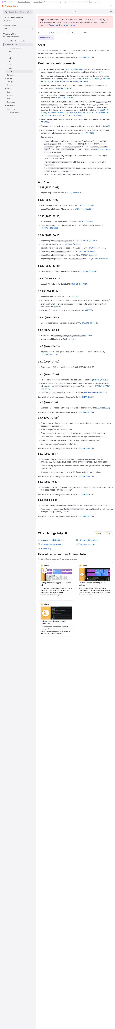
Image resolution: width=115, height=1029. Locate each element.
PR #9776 (71, 112)
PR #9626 (89, 133)
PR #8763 (64, 81)
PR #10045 (77, 115)
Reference (10, 105)
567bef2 (93, 323)
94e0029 (53, 354)
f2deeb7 (93, 271)
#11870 (106, 386)
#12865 (45, 354)
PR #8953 (105, 126)
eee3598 (105, 408)
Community (11, 109)
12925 (89, 335)
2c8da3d (103, 259)
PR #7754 (60, 98)
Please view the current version (62, 25)
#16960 (84, 240)
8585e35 (104, 380)
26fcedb (101, 248)
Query (9, 92)
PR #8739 (54, 81)
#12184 (96, 380)
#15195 (58, 306)
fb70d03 (93, 240)
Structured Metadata (74, 69)
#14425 (74, 297)
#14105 (106, 300)
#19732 (68, 193)
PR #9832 (61, 112)
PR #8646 (86, 79)
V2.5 (10, 61)
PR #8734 (45, 81)
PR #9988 (101, 110)
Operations (11, 102)
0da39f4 (92, 255)
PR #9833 (52, 112)
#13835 (85, 323)
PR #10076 (53, 115)
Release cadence (15, 48)
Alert (8, 99)
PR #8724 (105, 79)
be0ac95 (87, 209)
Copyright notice (13, 112)
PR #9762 (80, 112)
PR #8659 (96, 79)
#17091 (83, 251)
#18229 (81, 205)
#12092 (97, 408)
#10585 (89, 310)
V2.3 (10, 68)
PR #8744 (58, 88)
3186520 (102, 392)
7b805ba (89, 222)
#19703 (78, 209)
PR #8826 (45, 122)
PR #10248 (100, 112)
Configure (10, 82)
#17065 (68, 244)
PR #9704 (90, 112)
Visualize (10, 95)
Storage (10, 85)
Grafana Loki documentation (60, 33)
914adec (91, 251)
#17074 (95, 259)
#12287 (94, 392)
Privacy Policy (38, 2)
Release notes (77, 33)
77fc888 (90, 205)
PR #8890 (74, 81)
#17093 (84, 255)
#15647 (74, 284)
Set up (9, 78)
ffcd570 (76, 193)
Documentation (43, 33)
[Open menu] (111, 6)
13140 (73, 339)
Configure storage (102, 149)
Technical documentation (13, 17)
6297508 (53, 228)
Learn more (93, 2)
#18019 (80, 222)
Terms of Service (24, 2)
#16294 (85, 271)
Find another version (11, 37)
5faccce (77, 244)
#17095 (92, 248)
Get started (11, 75)
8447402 (83, 284)
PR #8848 (68, 88)
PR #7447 (70, 98)
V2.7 (10, 55)
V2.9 (10, 72)
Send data (10, 88)
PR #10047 (63, 115)
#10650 (98, 386)
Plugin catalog (9, 20)
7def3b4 (45, 389)
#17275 (45, 228)
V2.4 (10, 65)
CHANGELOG (88, 57)
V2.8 (10, 51)
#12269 (86, 392)
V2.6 (10, 58)
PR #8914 (84, 81)
